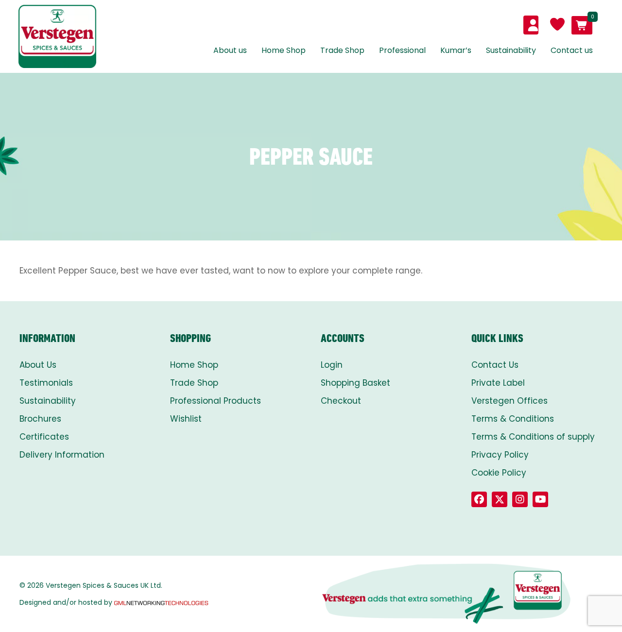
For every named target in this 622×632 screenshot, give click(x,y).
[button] (479, 499)
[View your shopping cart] (581, 25)
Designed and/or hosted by (65, 602)
